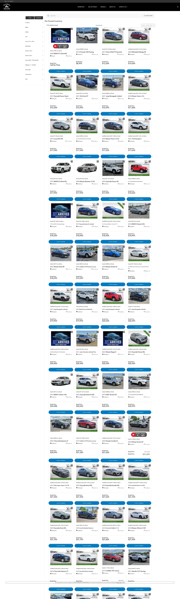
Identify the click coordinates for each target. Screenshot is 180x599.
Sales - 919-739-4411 (9, 1)
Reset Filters (149, 15)
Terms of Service (77, 582)
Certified (38, 17)
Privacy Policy (86, 582)
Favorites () (99, 25)
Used (29, 17)
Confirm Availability (61, 71)
